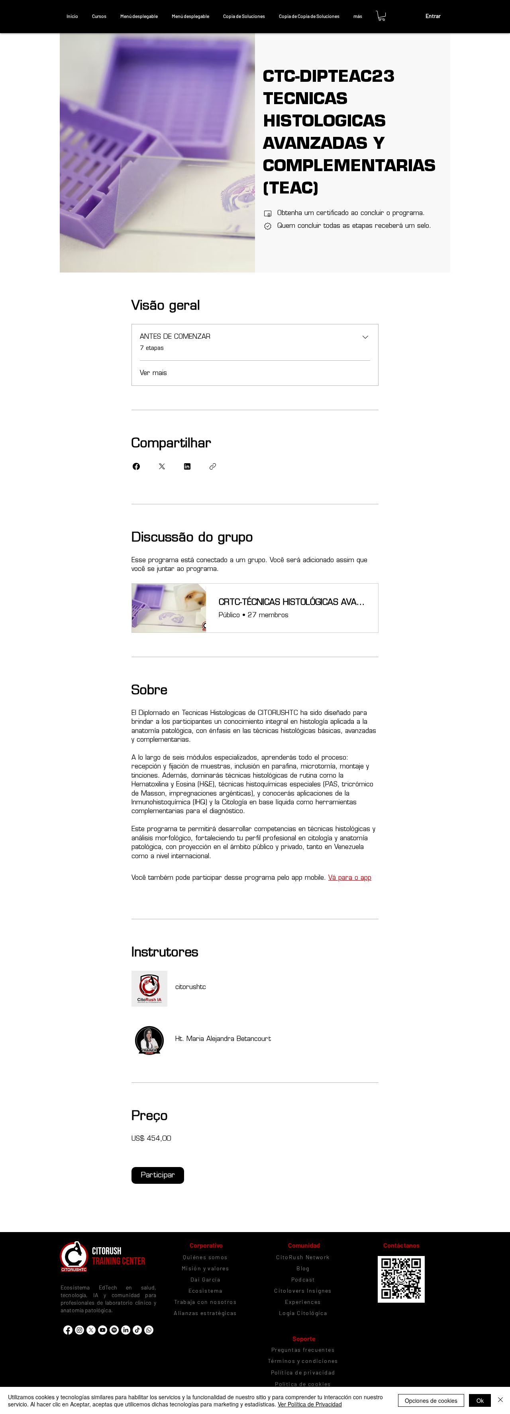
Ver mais (153, 373)
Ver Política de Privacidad (310, 1404)
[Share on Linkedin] (187, 466)
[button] (99, 16)
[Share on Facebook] (136, 466)
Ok (480, 1400)
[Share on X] (162, 466)
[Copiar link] (213, 466)
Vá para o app (349, 877)
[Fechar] (500, 1400)
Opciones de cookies (431, 1400)
